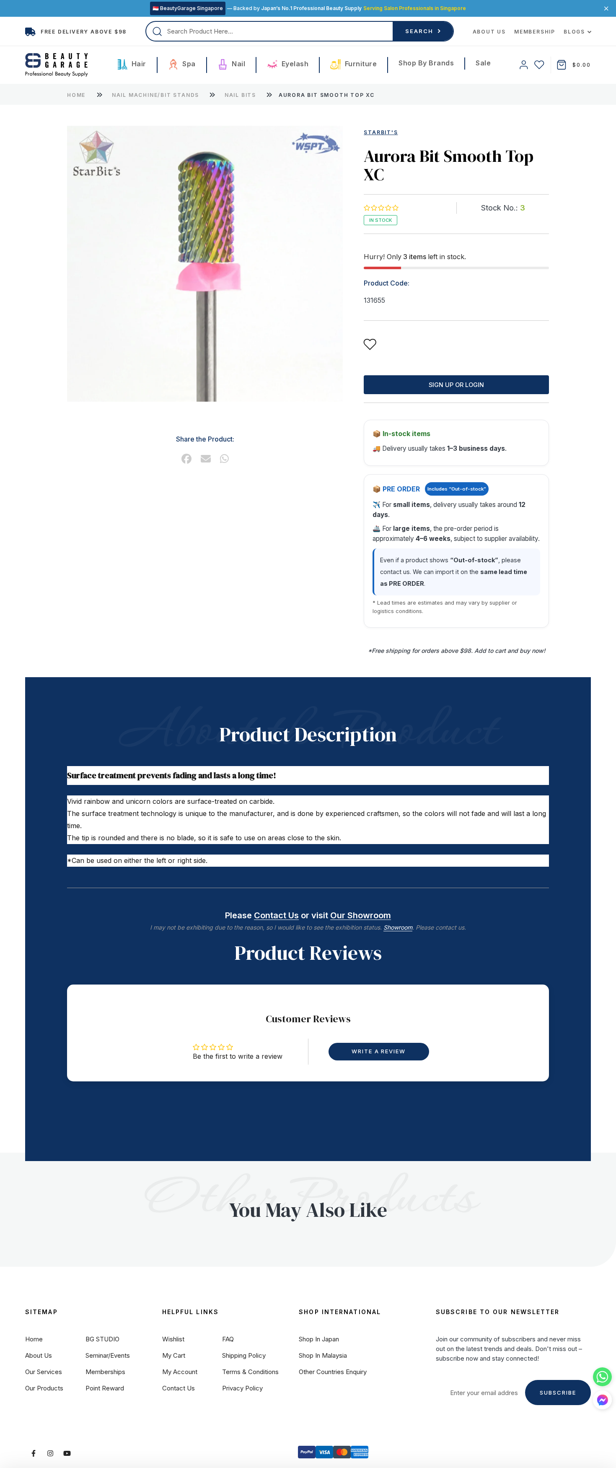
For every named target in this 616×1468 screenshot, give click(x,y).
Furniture (360, 64)
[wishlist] (539, 64)
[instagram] (50, 1453)
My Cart (173, 1355)
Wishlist (173, 1339)
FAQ (228, 1339)
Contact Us (276, 915)
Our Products (44, 1388)
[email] (206, 459)
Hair (137, 64)
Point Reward (104, 1388)
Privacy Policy (242, 1388)
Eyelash (294, 64)
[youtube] (67, 1453)
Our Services (43, 1372)
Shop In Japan (319, 1339)
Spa (188, 64)
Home (76, 95)
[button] (381, 208)
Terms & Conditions (250, 1372)
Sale (483, 63)
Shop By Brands (426, 63)
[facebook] (186, 459)
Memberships (105, 1372)
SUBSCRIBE (558, 1392)
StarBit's (381, 132)
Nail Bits (241, 95)
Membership (534, 32)
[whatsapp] (224, 459)
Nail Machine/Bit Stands (156, 95)
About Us (489, 32)
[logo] (56, 65)
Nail (238, 64)
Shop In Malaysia (323, 1355)
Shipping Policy (244, 1355)
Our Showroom (360, 915)
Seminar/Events (107, 1355)
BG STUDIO (102, 1339)
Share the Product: (205, 439)
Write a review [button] (379, 1051)
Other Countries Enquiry (333, 1372)
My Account (179, 1372)
